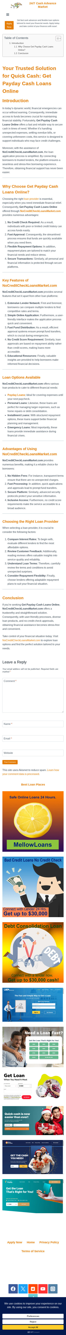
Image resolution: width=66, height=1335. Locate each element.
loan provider (31, 199)
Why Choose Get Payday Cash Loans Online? (35, 48)
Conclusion (23, 53)
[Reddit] (33, 1288)
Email (8, 738)
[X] (23, 1288)
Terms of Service (33, 1251)
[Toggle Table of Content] (56, 38)
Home (31, 1242)
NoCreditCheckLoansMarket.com (21, 640)
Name (8, 724)
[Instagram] (53, 1288)
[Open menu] (8, 14)
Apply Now (9, 25)
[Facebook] (13, 1288)
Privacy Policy (49, 1242)
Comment (10, 681)
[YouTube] (43, 1288)
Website (8, 753)
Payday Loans (16, 395)
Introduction (18, 43)
